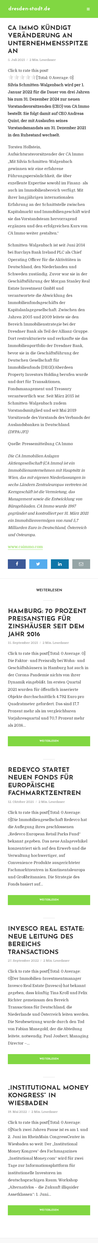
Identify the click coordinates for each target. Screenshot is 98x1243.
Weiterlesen (49, 741)
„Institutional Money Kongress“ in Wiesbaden (48, 1096)
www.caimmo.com (25, 547)
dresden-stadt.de (29, 8)
